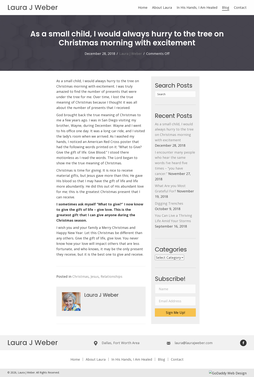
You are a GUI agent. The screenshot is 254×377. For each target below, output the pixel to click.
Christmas (80, 276)
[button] (175, 312)
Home (75, 359)
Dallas (106, 343)
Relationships (111, 276)
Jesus (95, 276)
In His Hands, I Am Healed (131, 359)
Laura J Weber (32, 7)
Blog (161, 359)
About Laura (96, 359)
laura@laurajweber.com (194, 343)
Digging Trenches (169, 203)
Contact (177, 359)
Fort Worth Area (126, 343)
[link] (142, 7)
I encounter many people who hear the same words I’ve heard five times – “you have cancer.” (175, 163)
